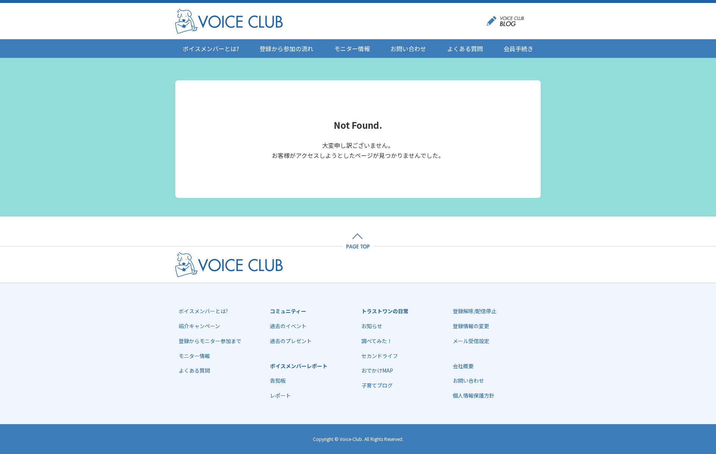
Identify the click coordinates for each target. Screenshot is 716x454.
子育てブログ (377, 385)
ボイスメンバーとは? (211, 48)
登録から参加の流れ (286, 48)
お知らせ (371, 326)
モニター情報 (352, 48)
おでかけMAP (377, 370)
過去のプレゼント (291, 341)
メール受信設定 (471, 341)
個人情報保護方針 (473, 395)
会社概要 (463, 366)
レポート (280, 395)
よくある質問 (465, 48)
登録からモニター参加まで (210, 341)
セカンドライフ (379, 356)
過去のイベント (288, 326)
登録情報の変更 (471, 326)
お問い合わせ (408, 48)
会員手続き (518, 48)
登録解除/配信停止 (474, 311)
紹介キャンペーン (199, 326)
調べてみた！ (376, 341)
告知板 (278, 380)
